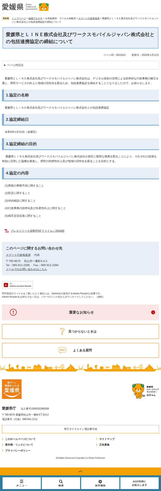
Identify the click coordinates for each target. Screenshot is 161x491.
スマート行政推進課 (89, 18)
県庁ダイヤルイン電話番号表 (80, 429)
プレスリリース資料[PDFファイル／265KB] (37, 230)
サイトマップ (107, 439)
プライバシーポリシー (18, 450)
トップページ (19, 18)
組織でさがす (35, 18)
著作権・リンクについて (19, 444)
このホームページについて (20, 439)
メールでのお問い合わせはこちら (26, 269)
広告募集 (104, 444)
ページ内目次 (15, 65)
